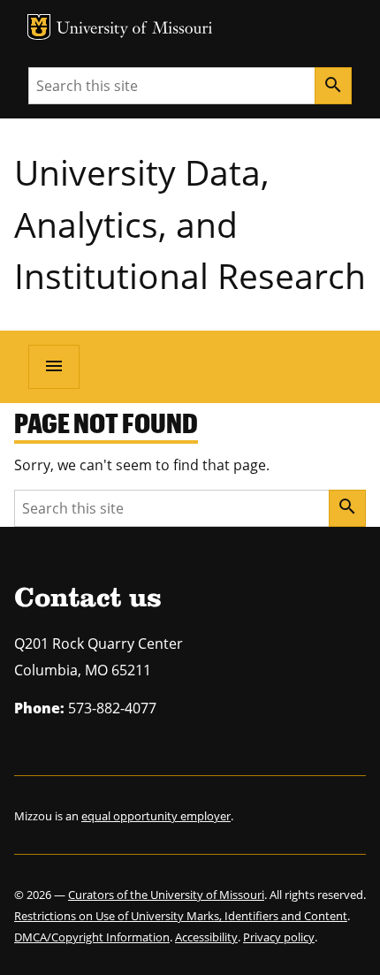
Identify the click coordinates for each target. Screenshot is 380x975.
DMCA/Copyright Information (92, 937)
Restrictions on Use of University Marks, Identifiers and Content (180, 916)
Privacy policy (279, 937)
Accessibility (206, 937)
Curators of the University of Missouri (166, 895)
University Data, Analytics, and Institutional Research (190, 224)
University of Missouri (135, 29)
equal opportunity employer (156, 816)
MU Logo (38, 27)
